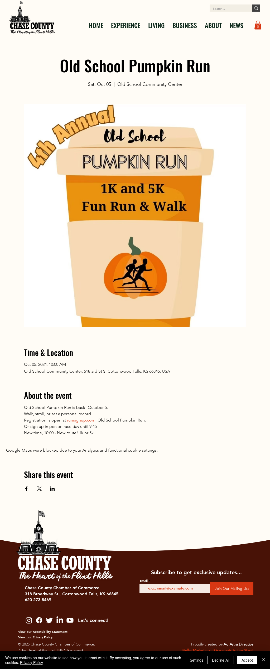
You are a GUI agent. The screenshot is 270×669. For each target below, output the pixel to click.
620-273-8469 (38, 599)
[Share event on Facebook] (26, 488)
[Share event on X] (39, 488)
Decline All (220, 660)
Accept (247, 660)
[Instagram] (29, 620)
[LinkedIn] (60, 620)
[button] (125, 25)
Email (144, 580)
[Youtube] (70, 620)
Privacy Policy (31, 662)
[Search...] (256, 8)
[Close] (264, 660)
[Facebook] (39, 620)
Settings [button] (196, 660)
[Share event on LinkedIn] (52, 488)
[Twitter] (49, 620)
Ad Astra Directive (238, 644)
